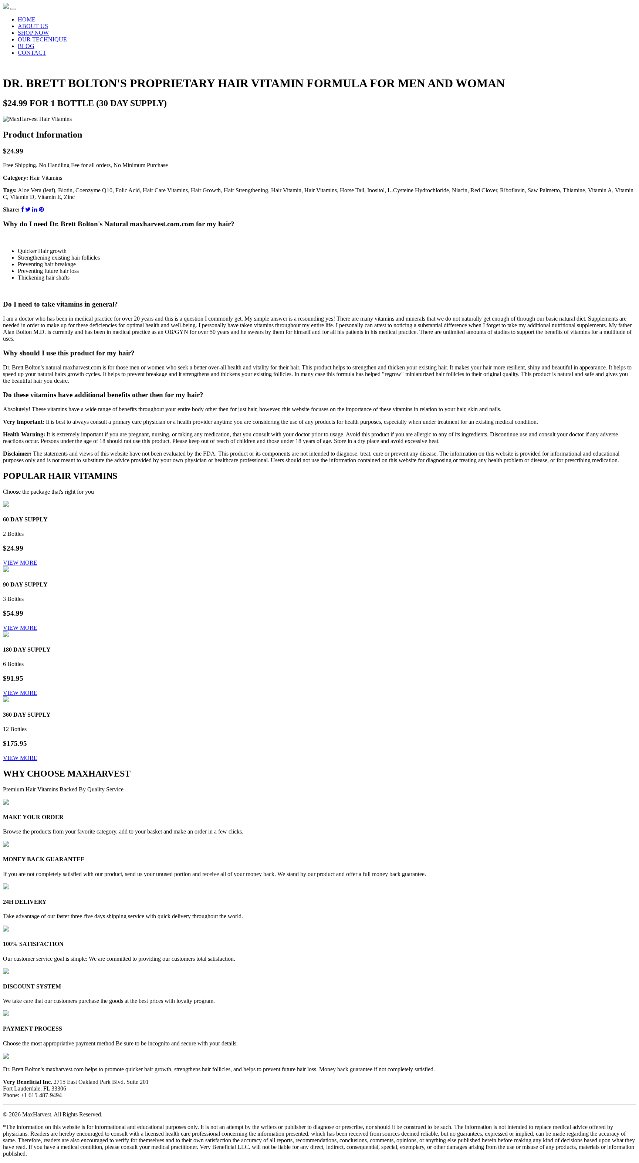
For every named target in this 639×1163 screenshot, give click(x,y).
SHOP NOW (33, 33)
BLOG (26, 46)
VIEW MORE (20, 562)
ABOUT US (33, 26)
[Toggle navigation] (13, 9)
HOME (27, 19)
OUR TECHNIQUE (42, 39)
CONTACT (32, 53)
